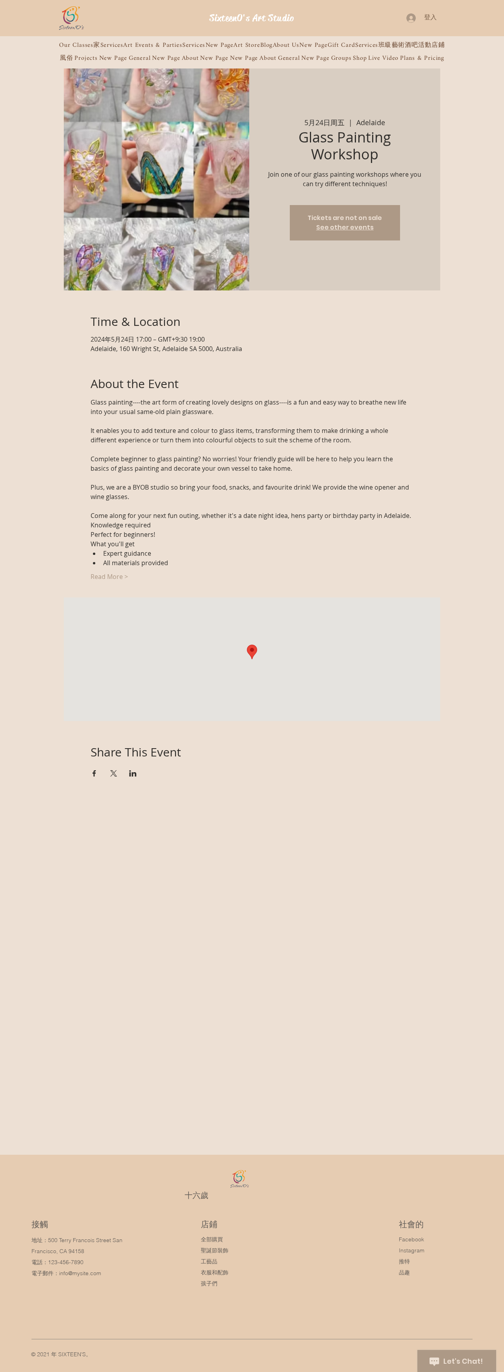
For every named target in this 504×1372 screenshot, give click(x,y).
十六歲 (196, 1195)
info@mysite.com (80, 1273)
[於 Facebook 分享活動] (94, 773)
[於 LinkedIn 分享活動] (133, 773)
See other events (345, 227)
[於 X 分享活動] (113, 773)
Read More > (109, 576)
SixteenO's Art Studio (251, 18)
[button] (76, 45)
